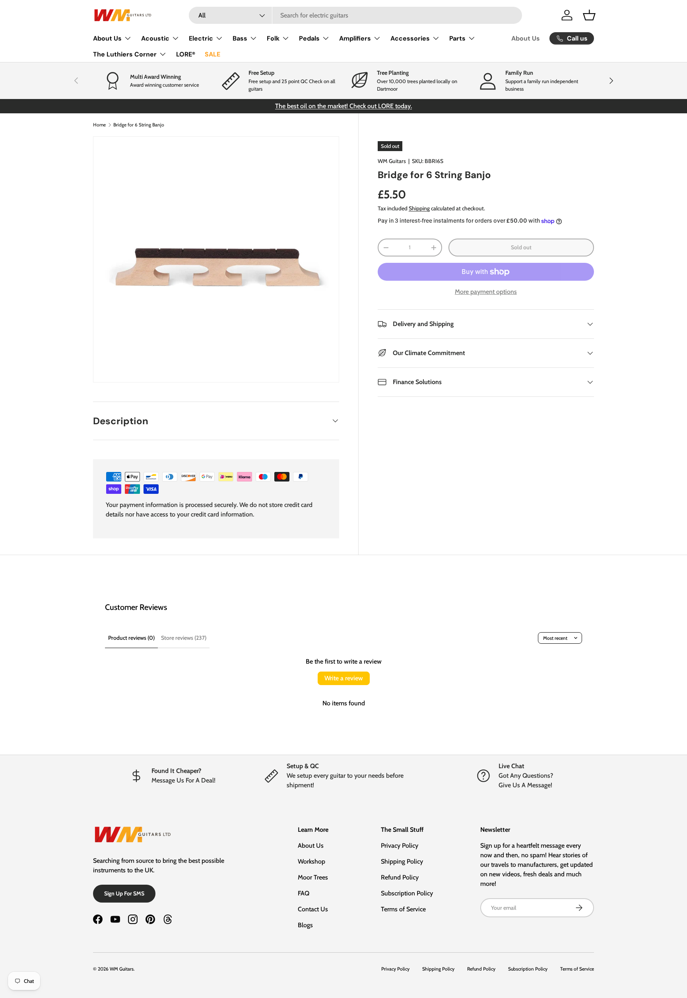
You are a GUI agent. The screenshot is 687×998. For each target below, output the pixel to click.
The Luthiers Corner (125, 54)
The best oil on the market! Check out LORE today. (343, 106)
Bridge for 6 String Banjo (138, 125)
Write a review (343, 678)
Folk (273, 38)
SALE (212, 54)
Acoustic (155, 38)
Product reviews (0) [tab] (131, 637)
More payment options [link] (486, 291)
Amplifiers (355, 38)
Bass (240, 38)
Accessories (410, 38)
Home (99, 125)
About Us (107, 38)
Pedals (309, 38)
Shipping (419, 208)
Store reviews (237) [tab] (183, 637)
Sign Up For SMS (124, 893)
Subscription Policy (407, 893)
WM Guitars (392, 161)
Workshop (311, 861)
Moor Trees (313, 877)
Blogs (305, 925)
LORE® (185, 54)
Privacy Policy (399, 845)
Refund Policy (400, 877)
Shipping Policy (402, 861)
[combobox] (355, 15)
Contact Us (313, 909)
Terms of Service (403, 909)
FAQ (303, 893)
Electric (201, 38)
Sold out (521, 247)
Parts (457, 38)
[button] (589, 15)
